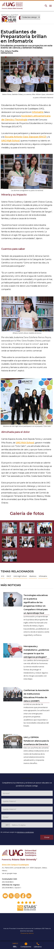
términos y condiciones (25, 832)
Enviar (46, 837)
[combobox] (5, 824)
